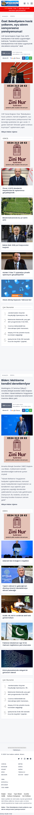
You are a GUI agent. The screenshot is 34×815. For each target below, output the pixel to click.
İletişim (3, 794)
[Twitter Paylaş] (27, 58)
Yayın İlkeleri (18, 794)
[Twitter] (19, 758)
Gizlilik (3, 796)
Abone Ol (5, 58)
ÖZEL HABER (5, 787)
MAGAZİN (4, 775)
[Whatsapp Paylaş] (30, 58)
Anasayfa (5, 16)
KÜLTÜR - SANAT (23, 775)
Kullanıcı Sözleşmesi (13, 796)
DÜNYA (12, 375)
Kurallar (26, 794)
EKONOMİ (4, 767)
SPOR (3, 772)
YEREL (3, 779)
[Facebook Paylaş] (23, 58)
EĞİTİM (20, 764)
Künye (10, 794)
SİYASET (3, 769)
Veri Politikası (26, 796)
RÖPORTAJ (4, 782)
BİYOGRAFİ (4, 785)
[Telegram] (30, 758)
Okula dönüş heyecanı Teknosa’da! (17, 8)
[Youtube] (28, 758)
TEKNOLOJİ (21, 772)
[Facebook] (22, 758)
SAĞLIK (20, 769)
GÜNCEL (12, 16)
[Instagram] (25, 758)
